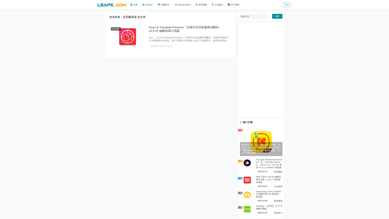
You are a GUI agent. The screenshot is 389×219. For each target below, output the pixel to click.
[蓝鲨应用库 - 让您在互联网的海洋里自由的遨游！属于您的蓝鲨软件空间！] (111, 4)
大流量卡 (218, 4)
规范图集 (202, 4)
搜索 (277, 16)
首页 (135, 4)
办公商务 (115, 29)
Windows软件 (184, 4)
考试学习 (278, 213)
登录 (287, 5)
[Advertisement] (261, 69)
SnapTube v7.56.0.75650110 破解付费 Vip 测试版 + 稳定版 (269, 194)
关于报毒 (234, 4)
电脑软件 (165, 4)
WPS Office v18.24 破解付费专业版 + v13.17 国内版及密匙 (268, 179)
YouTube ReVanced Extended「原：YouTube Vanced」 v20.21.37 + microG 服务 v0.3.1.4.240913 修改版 (269, 163)
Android (149, 4)
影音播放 (278, 171)
